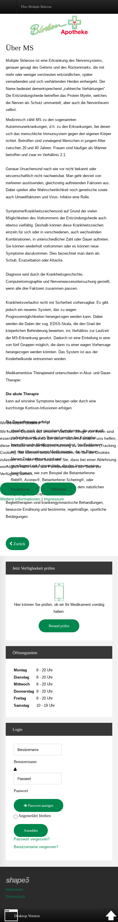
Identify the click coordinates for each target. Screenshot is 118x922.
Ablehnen (58, 489)
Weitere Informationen (20, 499)
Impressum (54, 499)
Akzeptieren (20, 489)
